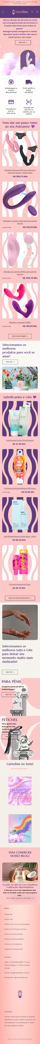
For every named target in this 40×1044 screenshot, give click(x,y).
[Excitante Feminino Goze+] (20, 564)
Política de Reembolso (13, 934)
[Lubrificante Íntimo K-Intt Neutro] (20, 420)
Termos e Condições (13, 944)
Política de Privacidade (14, 939)
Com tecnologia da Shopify (25, 1039)
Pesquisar (8, 914)
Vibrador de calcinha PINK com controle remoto (20, 273)
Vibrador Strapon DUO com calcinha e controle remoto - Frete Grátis (20, 171)
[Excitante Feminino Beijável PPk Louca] (20, 468)
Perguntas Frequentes (13, 949)
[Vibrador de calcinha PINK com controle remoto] (20, 251)
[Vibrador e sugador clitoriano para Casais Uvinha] (20, 200)
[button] (2, 11)
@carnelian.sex (18, 768)
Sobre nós (8, 919)
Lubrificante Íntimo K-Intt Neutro (20, 440)
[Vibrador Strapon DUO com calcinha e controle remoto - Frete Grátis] (20, 149)
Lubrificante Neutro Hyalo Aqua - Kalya (20, 536)
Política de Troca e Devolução (17, 924)
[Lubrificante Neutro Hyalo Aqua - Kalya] (20, 516)
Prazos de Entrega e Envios (15, 929)
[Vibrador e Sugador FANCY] (20, 302)
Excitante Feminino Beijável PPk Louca (20, 488)
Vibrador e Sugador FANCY (20, 322)
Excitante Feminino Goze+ (20, 584)
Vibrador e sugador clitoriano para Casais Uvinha (20, 222)
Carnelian (14, 1039)
